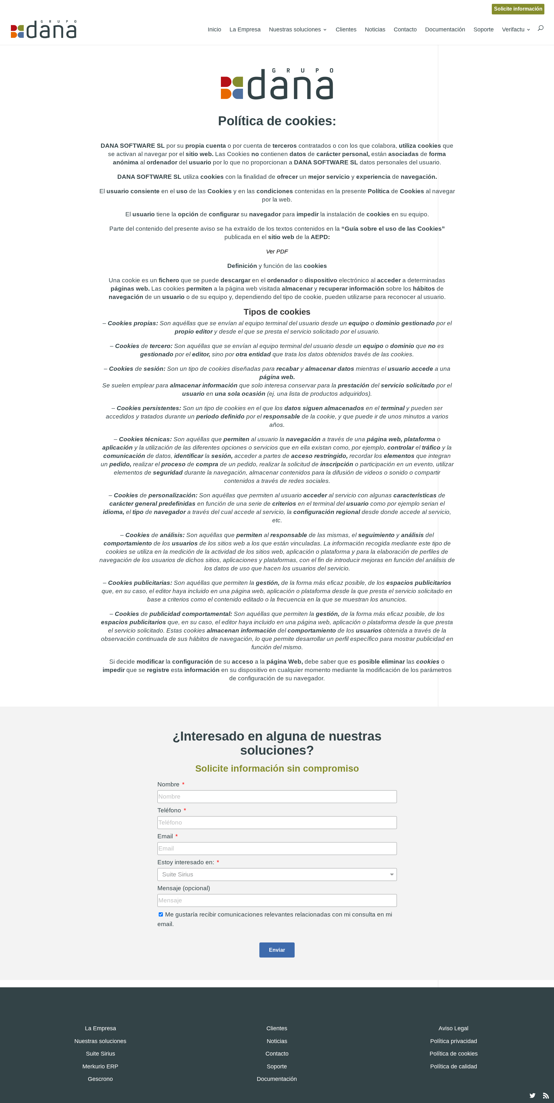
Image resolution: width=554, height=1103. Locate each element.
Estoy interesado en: (186, 862)
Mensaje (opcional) (183, 888)
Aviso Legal (453, 1028)
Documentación (445, 29)
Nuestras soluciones (295, 29)
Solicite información (518, 9)
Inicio (214, 29)
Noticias (375, 29)
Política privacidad (453, 1041)
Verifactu (513, 29)
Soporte (484, 29)
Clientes (346, 29)
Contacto (405, 29)
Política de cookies (454, 1053)
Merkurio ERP (100, 1066)
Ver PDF (277, 251)
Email (165, 836)
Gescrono (100, 1079)
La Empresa (245, 29)
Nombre (169, 784)
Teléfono (170, 810)
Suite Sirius (100, 1053)
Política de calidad (453, 1066)
